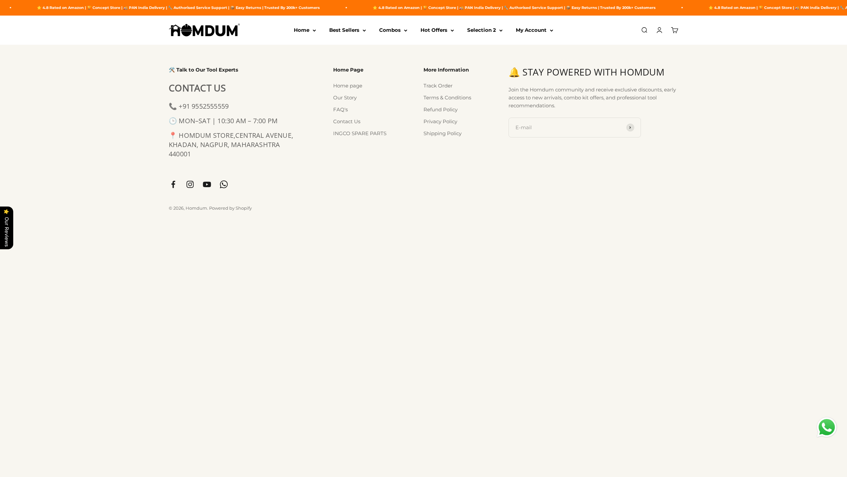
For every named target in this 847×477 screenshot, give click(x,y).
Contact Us (346, 121)
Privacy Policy (440, 121)
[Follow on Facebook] (173, 184)
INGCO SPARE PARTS (359, 133)
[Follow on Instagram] (190, 184)
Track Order (438, 85)
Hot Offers (434, 30)
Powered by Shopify (230, 208)
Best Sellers (344, 30)
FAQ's (340, 109)
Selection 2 (481, 30)
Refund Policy (441, 109)
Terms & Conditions (447, 97)
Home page (347, 85)
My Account (531, 30)
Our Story (345, 97)
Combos (390, 30)
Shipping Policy (443, 133)
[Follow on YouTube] (206, 184)
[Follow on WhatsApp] (223, 184)
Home (301, 30)
